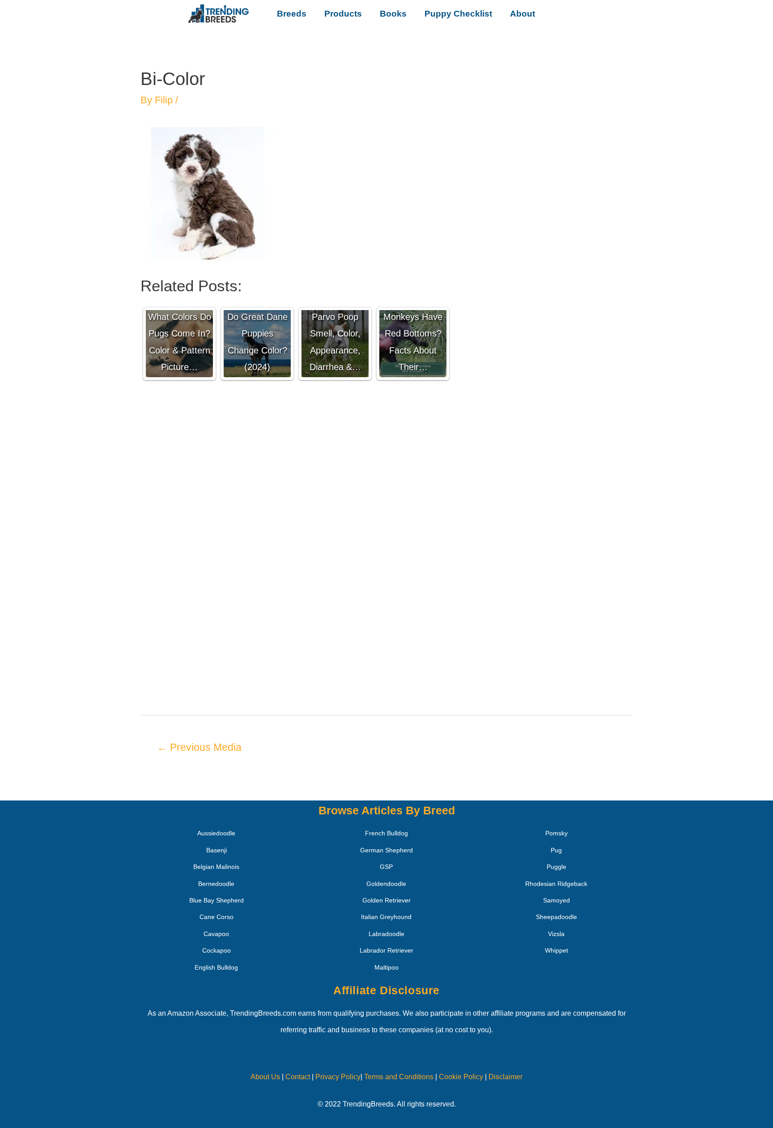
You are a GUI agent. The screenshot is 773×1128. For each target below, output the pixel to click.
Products (343, 13)
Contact (297, 1077)
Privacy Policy (338, 1077)
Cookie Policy (461, 1077)
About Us (265, 1077)
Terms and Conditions (398, 1077)
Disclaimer (505, 1077)
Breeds (291, 13)
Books (393, 13)
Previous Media (199, 747)
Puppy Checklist (458, 13)
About (522, 13)
